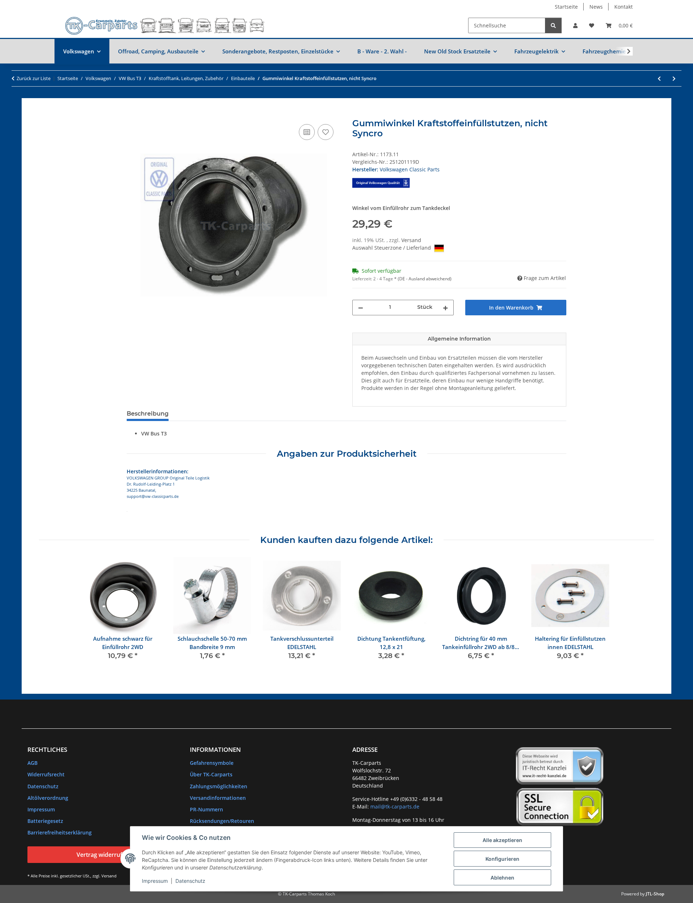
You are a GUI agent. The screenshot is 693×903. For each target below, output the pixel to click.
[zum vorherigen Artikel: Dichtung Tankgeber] (659, 78)
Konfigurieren (502, 859)
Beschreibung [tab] (148, 413)
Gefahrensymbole (212, 762)
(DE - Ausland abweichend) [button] (425, 279)
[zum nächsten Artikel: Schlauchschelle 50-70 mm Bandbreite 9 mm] (674, 78)
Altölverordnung (47, 797)
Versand (411, 240)
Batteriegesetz (45, 820)
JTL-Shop (655, 894)
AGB (32, 762)
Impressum (155, 881)
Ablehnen (502, 877)
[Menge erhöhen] (445, 307)
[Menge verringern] (361, 307)
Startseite (566, 6)
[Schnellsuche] (553, 25)
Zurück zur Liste (34, 78)
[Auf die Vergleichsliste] (307, 132)
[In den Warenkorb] (132, 114)
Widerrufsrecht (46, 774)
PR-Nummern (206, 809)
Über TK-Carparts (211, 774)
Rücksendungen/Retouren (222, 820)
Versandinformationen (218, 797)
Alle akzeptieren (502, 840)
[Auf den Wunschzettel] (326, 132)
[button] (575, 25)
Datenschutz (190, 881)
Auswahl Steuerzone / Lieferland (392, 247)
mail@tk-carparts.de (394, 806)
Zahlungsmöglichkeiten (218, 786)
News (596, 6)
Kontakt (623, 6)
